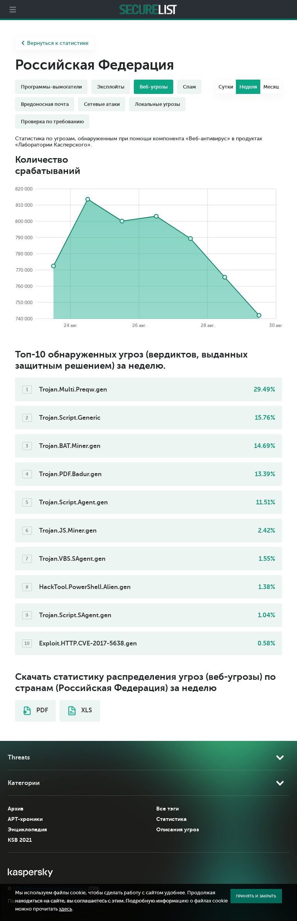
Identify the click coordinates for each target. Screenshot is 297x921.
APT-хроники (25, 819)
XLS (86, 710)
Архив (16, 808)
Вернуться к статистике (58, 43)
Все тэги (167, 808)
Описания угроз (177, 829)
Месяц (271, 87)
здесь (65, 909)
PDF (41, 710)
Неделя (248, 87)
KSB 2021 (20, 840)
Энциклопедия (27, 829)
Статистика (171, 819)
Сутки (225, 87)
